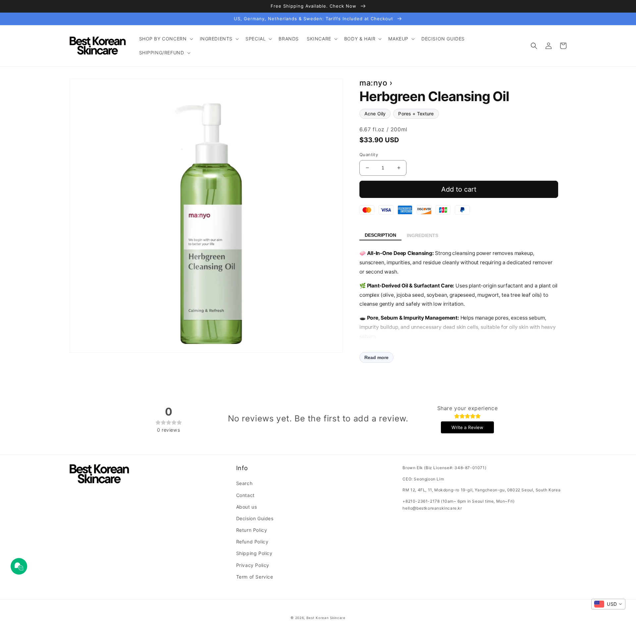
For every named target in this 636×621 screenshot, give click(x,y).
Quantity (368, 154)
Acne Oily (375, 113)
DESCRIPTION (380, 235)
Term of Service (254, 577)
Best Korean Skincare (325, 618)
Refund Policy (252, 541)
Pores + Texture (416, 113)
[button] (165, 39)
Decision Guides (255, 518)
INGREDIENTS (422, 235)
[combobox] (608, 604)
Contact (245, 495)
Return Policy (251, 530)
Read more (376, 357)
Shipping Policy (254, 553)
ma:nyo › (376, 83)
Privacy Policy (252, 565)
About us (246, 507)
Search (244, 483)
